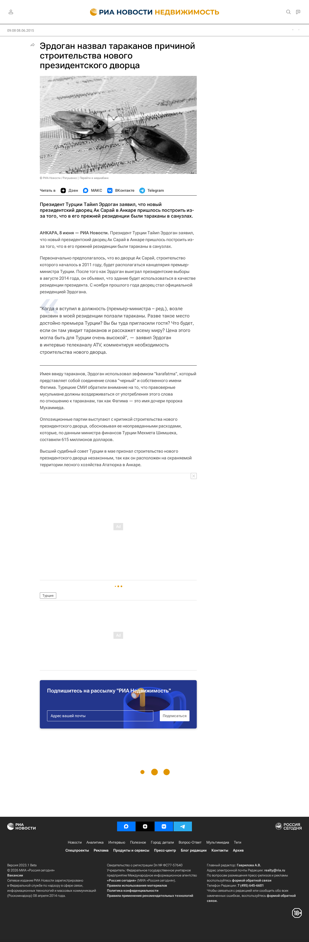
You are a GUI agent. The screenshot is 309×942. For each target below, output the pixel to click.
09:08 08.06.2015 (20, 30)
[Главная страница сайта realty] (154, 12)
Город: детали (162, 842)
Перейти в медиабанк (94, 178)
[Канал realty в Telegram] (183, 826)
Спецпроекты (77, 850)
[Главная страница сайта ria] (118, 12)
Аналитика (95, 842)
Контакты (219, 850)
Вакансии (15, 875)
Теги (237, 842)
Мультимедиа (217, 842)
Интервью (116, 842)
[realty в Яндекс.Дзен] (145, 826)
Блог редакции (194, 850)
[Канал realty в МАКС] (126, 826)
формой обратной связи (251, 880)
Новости (75, 842)
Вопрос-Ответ (190, 842)
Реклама (101, 850)
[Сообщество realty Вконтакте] (164, 826)
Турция (48, 595)
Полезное (138, 842)
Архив (238, 850)
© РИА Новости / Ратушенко (58, 178)
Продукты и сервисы (131, 850)
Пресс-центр (165, 850)
